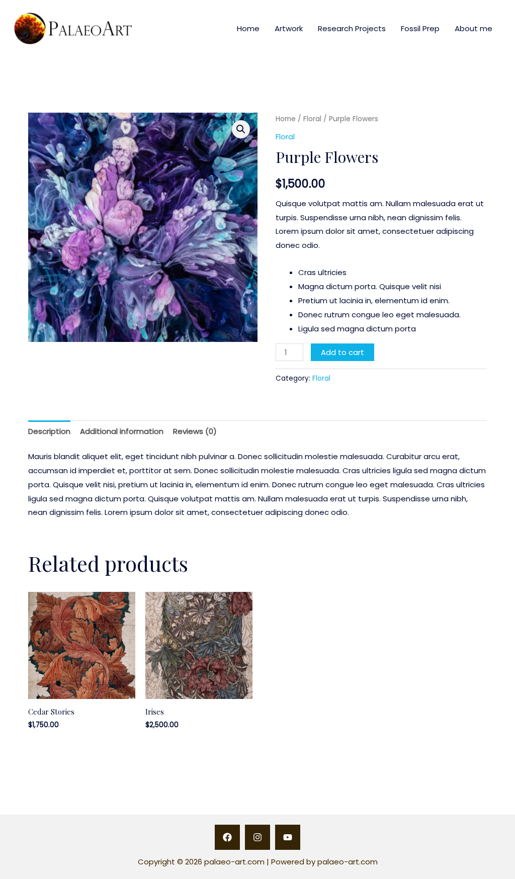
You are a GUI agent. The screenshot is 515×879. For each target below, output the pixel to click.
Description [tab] (49, 431)
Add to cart (342, 352)
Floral (312, 119)
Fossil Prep (420, 28)
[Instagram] (257, 837)
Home (248, 28)
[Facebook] (227, 837)
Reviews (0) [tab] (195, 431)
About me (473, 28)
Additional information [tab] (121, 431)
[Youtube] (287, 837)
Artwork (289, 28)
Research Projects (352, 28)
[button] (241, 129)
